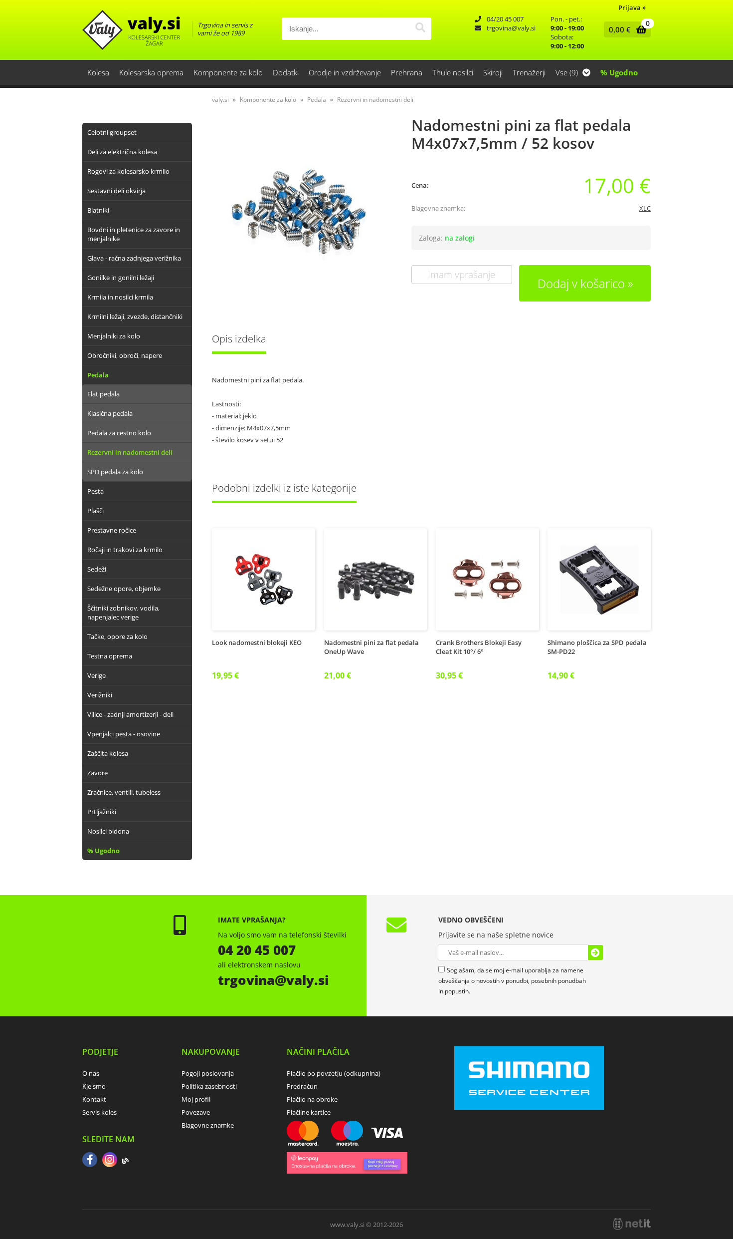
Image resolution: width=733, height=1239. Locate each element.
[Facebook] (89, 1160)
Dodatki (286, 72)
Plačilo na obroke (312, 1099)
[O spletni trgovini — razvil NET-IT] (632, 1224)
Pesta (95, 491)
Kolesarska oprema (151, 72)
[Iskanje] (420, 28)
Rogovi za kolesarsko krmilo (128, 171)
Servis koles (99, 1112)
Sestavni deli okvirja (116, 190)
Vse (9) (567, 72)
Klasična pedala (110, 413)
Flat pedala (103, 393)
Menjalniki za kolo (113, 335)
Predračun (302, 1086)
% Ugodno (619, 72)
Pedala (98, 374)
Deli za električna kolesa (122, 151)
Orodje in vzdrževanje (345, 72)
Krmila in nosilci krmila (120, 297)
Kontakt (94, 1099)
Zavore (97, 772)
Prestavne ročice (111, 530)
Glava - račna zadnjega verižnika (134, 258)
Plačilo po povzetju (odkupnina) (333, 1073)
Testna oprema (109, 655)
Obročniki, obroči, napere (124, 355)
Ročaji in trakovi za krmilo (125, 549)
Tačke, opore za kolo (117, 636)
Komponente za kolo (228, 72)
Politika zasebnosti (209, 1086)
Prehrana (406, 72)
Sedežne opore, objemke (124, 588)
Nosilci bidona (108, 831)
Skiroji (493, 72)
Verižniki (99, 694)
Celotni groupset (112, 132)
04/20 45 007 (505, 18)
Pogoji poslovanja (208, 1073)
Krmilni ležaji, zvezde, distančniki (135, 316)
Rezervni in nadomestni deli (130, 452)
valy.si (220, 99)
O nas (90, 1073)
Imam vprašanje (461, 274)
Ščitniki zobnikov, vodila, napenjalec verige (123, 612)
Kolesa (98, 72)
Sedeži (96, 569)
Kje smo (94, 1086)
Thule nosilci (452, 72)
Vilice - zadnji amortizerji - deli (130, 714)
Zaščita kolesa (107, 753)
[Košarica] (625, 29)
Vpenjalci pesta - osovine (123, 733)
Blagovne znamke (208, 1125)
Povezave (196, 1112)
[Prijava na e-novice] (595, 952)
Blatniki (98, 210)
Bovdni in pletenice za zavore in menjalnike (133, 234)
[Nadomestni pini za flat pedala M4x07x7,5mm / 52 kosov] (301, 214)
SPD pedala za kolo (115, 471)
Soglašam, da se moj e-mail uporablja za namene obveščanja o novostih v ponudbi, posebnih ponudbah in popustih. (512, 980)
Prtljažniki (101, 811)
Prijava (632, 7)
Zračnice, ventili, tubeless (124, 792)
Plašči (95, 510)
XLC (645, 208)
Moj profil (196, 1099)
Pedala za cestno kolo (119, 432)
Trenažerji (529, 72)
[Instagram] (109, 1160)
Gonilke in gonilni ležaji (120, 277)
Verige (96, 675)
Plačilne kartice (309, 1112)
